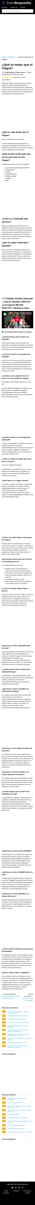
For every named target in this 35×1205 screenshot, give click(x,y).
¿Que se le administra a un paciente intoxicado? (17, 1026)
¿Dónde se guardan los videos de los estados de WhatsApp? (17, 1030)
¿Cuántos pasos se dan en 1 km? (16, 1042)
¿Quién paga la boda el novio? (16, 1128)
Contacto (16, 1191)
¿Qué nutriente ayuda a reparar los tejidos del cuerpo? (19, 1110)
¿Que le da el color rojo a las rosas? (17, 1117)
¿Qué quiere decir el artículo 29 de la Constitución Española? (17, 1046)
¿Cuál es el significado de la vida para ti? (19, 1022)
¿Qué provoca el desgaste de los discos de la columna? (20, 1039)
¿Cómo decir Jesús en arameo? (16, 1125)
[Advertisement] (17, 34)
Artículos (4, 7)
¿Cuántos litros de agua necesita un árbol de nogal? (20, 1121)
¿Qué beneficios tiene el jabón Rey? (17, 1015)
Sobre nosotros (6, 1192)
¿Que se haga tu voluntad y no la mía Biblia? (20, 1132)
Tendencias (13, 7)
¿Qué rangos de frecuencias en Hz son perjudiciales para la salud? (18, 1034)
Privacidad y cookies (27, 1192)
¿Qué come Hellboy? (13, 1114)
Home (4, 57)
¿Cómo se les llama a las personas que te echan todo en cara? (19, 1106)
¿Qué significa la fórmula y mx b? (16, 1019)
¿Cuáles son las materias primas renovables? (16, 1099)
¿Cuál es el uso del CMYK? (15, 1102)
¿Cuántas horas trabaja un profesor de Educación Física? (18, 1012)
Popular (22, 7)
